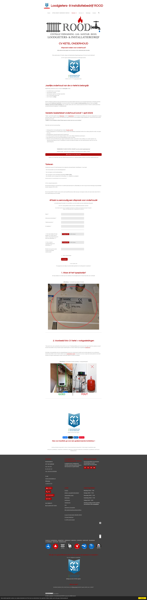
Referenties (67, 497)
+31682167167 (48, 483)
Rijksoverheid (75, 587)
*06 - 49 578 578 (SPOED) (51, 471)
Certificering (67, 500)
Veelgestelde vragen (69, 495)
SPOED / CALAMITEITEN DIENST (72, 493)
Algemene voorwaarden (70, 507)
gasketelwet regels (71, 353)
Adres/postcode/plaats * (50, 218)
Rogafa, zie (68, 130)
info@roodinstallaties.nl (50, 478)
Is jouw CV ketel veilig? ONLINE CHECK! (73, 514)
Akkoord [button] (142, 598)
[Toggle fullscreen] (100, 523)
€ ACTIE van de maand (70, 519)
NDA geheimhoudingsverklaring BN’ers (73, 510)
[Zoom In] (100, 535)
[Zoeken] (98, 13)
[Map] (73, 530)
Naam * (47, 214)
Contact (66, 490)
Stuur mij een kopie (67, 255)
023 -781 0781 (48, 466)
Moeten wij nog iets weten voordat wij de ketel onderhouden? (51, 250)
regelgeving (87, 347)
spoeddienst (96, 504)
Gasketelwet (71, 115)
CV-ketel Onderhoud (69, 517)
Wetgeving (62, 115)
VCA (65, 505)
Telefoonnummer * (49, 222)
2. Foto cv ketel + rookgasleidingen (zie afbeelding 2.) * (50, 244)
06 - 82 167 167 (48, 469)
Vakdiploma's (67, 502)
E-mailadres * (48, 226)
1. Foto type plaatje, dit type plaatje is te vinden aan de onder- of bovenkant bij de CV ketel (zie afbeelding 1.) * (51, 236)
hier (69, 578)
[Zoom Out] (100, 537)
